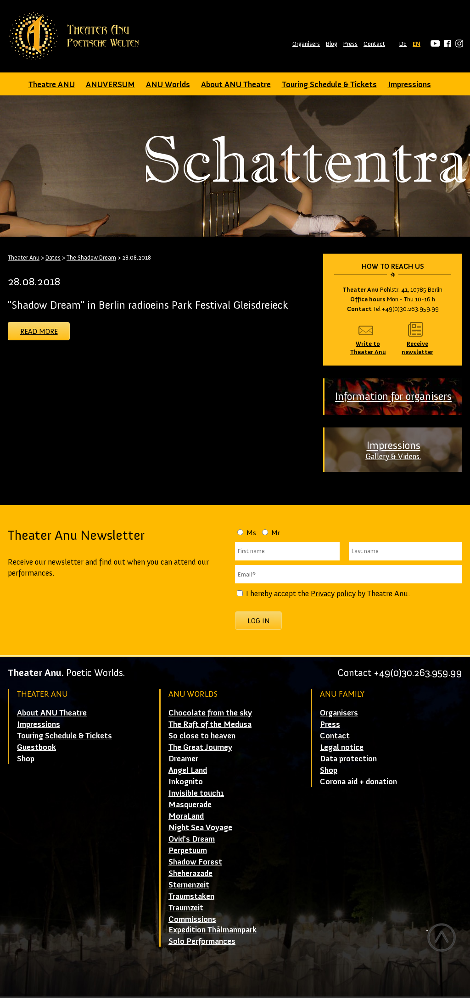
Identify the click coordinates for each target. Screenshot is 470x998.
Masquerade (190, 804)
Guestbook (36, 747)
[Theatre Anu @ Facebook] (446, 44)
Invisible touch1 (196, 793)
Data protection (348, 759)
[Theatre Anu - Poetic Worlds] (77, 36)
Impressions (409, 84)
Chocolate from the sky (210, 713)
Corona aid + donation (358, 781)
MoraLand (186, 816)
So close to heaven (201, 736)
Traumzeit (185, 908)
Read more (39, 331)
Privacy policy (333, 593)
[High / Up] (441, 937)
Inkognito (185, 781)
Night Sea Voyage (200, 827)
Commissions (192, 919)
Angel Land (187, 770)
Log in (258, 620)
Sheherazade (190, 873)
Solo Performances (201, 941)
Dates (53, 257)
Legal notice (342, 747)
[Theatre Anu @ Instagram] (457, 44)
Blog (331, 44)
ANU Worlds (168, 84)
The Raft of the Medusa (210, 724)
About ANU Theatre (236, 84)
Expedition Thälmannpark (212, 930)
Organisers (306, 44)
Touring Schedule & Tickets (329, 84)
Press (350, 44)
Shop (25, 759)
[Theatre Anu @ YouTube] (434, 44)
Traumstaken (191, 896)
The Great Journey (200, 747)
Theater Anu (23, 257)
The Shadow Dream (91, 257)
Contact (374, 44)
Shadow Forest (195, 862)
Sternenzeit (188, 885)
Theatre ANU (51, 84)
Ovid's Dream (191, 839)
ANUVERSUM (110, 84)
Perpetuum (187, 850)
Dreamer (183, 759)
